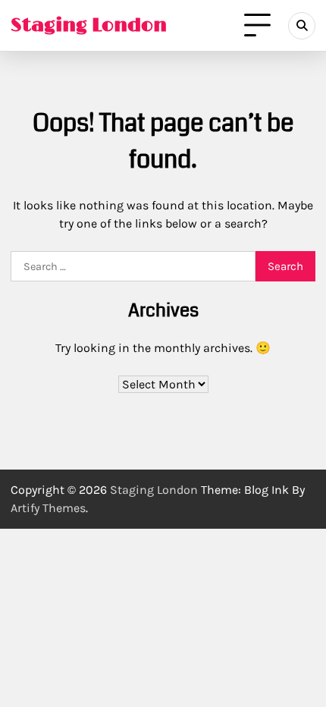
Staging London (89, 25)
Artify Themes (48, 508)
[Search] (301, 25)
